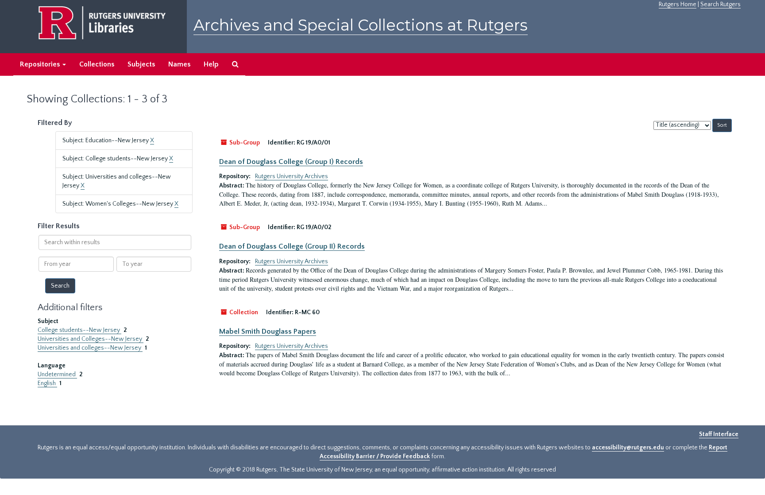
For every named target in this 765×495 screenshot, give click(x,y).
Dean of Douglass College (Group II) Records (292, 246)
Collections (96, 64)
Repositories (41, 64)
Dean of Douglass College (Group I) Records (291, 162)
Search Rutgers (720, 4)
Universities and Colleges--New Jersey (90, 339)
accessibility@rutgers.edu (628, 447)
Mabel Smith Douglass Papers (267, 331)
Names (179, 64)
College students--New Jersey (79, 330)
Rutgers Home (677, 4)
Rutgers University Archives (291, 176)
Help (211, 64)
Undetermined (57, 374)
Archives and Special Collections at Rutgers (360, 25)
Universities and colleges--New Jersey (90, 347)
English (47, 383)
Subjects (141, 64)
